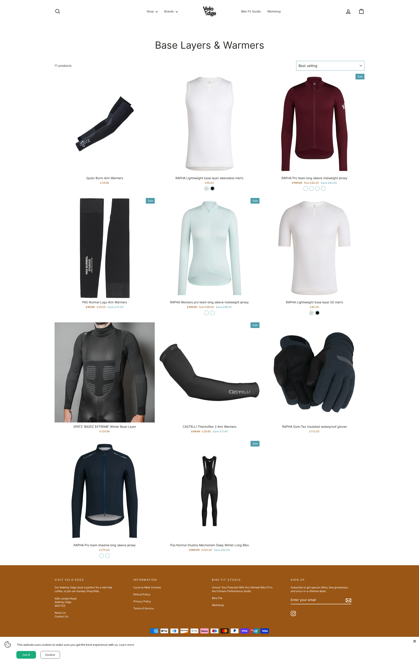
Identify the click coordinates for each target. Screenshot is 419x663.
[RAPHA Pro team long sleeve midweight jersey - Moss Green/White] (311, 188)
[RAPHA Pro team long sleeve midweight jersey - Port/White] (306, 188)
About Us (60, 612)
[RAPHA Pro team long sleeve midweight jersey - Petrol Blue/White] (323, 188)
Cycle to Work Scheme (147, 587)
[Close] (414, 641)
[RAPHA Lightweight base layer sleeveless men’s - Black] (212, 188)
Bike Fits (217, 598)
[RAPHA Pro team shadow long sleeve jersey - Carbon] (102, 556)
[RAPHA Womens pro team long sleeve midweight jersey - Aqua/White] (206, 313)
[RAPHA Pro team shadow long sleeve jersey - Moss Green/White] (107, 556)
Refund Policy (141, 594)
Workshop (274, 11)
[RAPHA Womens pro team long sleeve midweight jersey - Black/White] (212, 313)
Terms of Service (143, 608)
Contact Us (61, 616)
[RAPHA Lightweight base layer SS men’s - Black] (317, 313)
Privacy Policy (142, 601)
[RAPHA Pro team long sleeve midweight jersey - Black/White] (317, 188)
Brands (169, 11)
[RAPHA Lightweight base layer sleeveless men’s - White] (206, 188)
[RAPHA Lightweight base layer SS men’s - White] (311, 313)
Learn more (126, 645)
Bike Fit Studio (251, 11)
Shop (151, 11)
